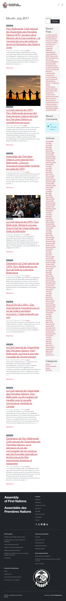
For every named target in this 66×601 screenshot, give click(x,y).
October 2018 (50, 309)
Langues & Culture (40, 540)
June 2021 (49, 253)
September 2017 (51, 334)
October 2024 (50, 183)
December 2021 (50, 241)
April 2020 (49, 274)
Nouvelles (9, 25)
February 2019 (50, 301)
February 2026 (50, 153)
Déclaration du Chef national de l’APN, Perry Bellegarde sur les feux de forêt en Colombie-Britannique (22, 268)
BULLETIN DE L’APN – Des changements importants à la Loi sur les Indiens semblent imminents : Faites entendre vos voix (22, 311)
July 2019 (48, 291)
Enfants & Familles (39, 548)
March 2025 (49, 174)
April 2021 (49, 255)
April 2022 (49, 234)
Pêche (5, 571)
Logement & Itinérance (41, 545)
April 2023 (49, 218)
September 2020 (51, 266)
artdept (28, 50)
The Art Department (56, 595)
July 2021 (48, 251)
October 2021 (50, 245)
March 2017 (49, 345)
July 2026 (48, 143)
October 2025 (50, 160)
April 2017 (49, 343)
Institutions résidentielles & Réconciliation (14, 537)
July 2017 (48, 337)
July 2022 (48, 230)
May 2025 (49, 170)
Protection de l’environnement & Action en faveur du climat (48, 560)
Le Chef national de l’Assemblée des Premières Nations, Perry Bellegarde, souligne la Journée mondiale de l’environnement (22, 352)
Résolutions (38, 502)
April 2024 (49, 195)
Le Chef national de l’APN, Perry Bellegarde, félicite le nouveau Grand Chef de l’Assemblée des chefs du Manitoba (22, 226)
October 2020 (50, 264)
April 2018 (49, 320)
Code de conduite (40, 514)
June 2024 (49, 191)
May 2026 (49, 147)
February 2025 (50, 176)
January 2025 (50, 178)
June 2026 (49, 145)
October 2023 (50, 207)
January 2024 (50, 201)
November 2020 (50, 262)
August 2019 (49, 289)
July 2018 (48, 314)
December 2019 (50, 282)
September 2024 (51, 185)
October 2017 (50, 332)
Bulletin (48, 364)
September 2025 (51, 162)
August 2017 (49, 335)
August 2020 (49, 268)
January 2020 (50, 280)
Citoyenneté (7, 558)
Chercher (48, 18)
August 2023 (49, 210)
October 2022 (50, 224)
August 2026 (49, 141)
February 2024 (50, 199)
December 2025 (50, 157)
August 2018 (49, 312)
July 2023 (48, 212)
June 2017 (49, 339)
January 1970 (50, 355)
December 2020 (50, 260)
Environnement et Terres (41, 553)
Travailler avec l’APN (40, 505)
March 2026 (49, 151)
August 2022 (49, 228)
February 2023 (50, 222)
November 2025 (50, 158)
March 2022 (49, 235)
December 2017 (50, 328)
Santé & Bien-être (39, 543)
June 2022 (49, 232)
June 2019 (49, 293)
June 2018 (49, 316)
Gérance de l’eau (39, 563)
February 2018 (50, 324)
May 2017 (49, 341)
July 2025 (48, 166)
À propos (37, 496)
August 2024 (49, 187)
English (58, 5)
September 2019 (51, 287)
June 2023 (49, 214)
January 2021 (50, 259)
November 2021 (50, 243)
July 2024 (48, 189)
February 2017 (50, 347)
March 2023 (49, 220)
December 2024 (50, 180)
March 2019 (49, 299)
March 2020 (49, 276)
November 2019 (50, 284)
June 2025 (49, 168)
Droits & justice (8, 534)
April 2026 (49, 149)
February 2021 (50, 257)
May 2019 (49, 295)
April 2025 (49, 172)
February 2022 (50, 237)
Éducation (37, 537)
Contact (37, 520)
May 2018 (49, 318)
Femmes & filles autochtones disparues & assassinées (14, 540)
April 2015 (49, 353)
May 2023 (49, 216)
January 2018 (50, 326)
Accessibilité (38, 517)
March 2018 (49, 322)
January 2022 (50, 239)
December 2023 (50, 203)
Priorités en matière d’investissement (13, 547)
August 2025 (49, 164)
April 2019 (49, 297)
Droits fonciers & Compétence (43, 556)
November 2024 (50, 182)
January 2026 (50, 155)
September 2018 (51, 310)
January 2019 (50, 303)
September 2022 (51, 226)
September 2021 (51, 247)
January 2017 (50, 349)
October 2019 (50, 285)
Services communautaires (41, 534)
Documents (38, 508)
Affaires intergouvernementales (12, 550)
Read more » (10, 68)
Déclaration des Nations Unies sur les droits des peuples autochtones (16, 554)
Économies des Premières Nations (12, 577)
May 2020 (49, 272)
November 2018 (50, 307)
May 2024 (49, 193)
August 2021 (49, 249)
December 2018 (50, 305)
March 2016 (49, 351)
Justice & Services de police (11, 544)
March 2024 (49, 197)
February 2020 (50, 278)
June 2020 (49, 270)
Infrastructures (8, 574)
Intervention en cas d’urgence (12, 580)
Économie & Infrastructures (11, 568)
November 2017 (50, 330)
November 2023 (50, 205)
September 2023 (51, 209)
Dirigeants (37, 499)
